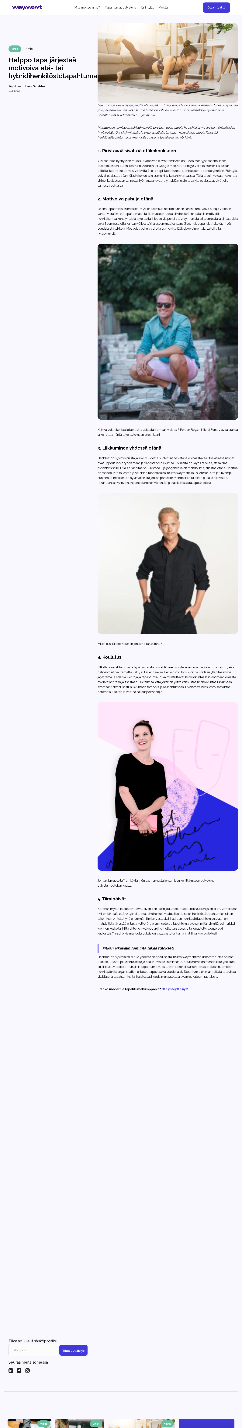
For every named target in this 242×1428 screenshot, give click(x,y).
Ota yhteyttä (216, 7)
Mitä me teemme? (87, 7)
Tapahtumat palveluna (120, 7)
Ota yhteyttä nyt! (175, 989)
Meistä (163, 7)
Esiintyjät (147, 7)
